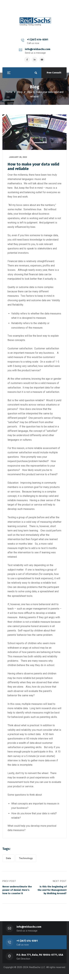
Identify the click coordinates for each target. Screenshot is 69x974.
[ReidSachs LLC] (34, 19)
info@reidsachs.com (37, 49)
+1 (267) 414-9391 (37, 39)
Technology (26, 858)
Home (9, 92)
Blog (19, 92)
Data (8, 858)
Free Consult (54, 72)
